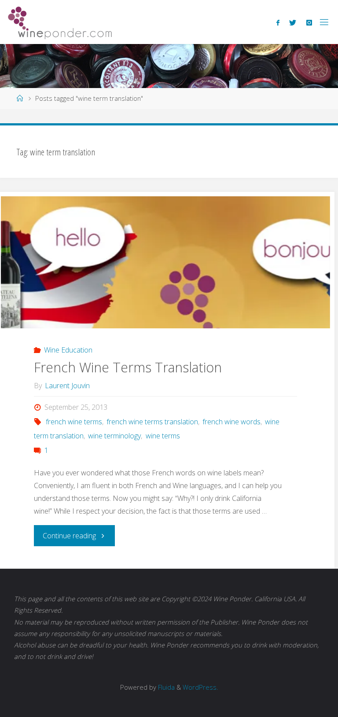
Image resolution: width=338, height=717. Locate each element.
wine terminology (114, 436)
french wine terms (74, 422)
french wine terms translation (152, 422)
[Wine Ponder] (60, 22)
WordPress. (200, 687)
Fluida (165, 687)
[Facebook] (277, 22)
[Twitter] (292, 22)
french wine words (231, 422)
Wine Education (68, 350)
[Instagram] (309, 22)
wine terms (163, 436)
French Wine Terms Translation (128, 367)
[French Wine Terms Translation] (165, 292)
